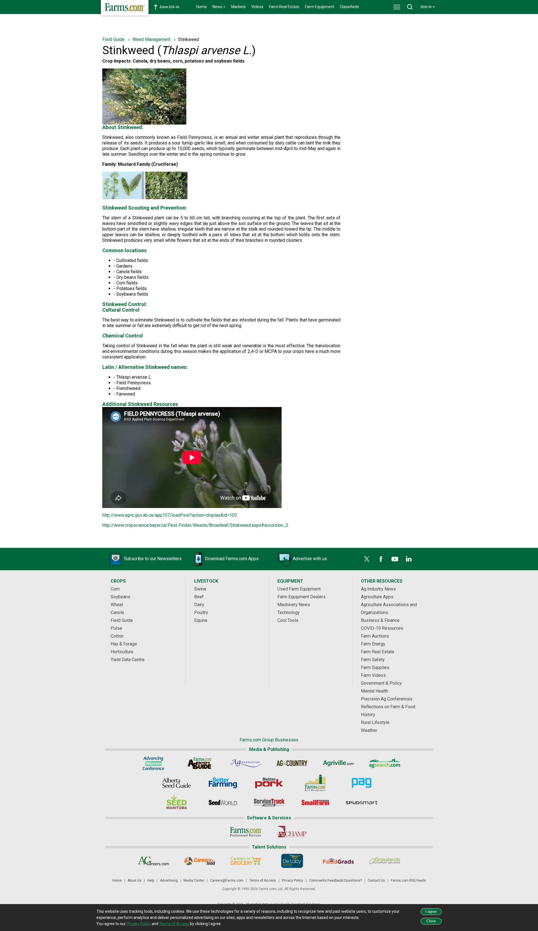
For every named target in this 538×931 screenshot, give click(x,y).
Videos (257, 6)
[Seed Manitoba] (176, 802)
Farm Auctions (375, 636)
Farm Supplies (375, 667)
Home (201, 6)
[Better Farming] (222, 782)
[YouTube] (394, 559)
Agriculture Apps (377, 596)
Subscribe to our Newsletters (153, 558)
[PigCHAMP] (292, 831)
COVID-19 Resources (382, 628)
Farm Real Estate (284, 6)
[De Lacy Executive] (292, 860)
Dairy (199, 604)
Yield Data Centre (128, 659)
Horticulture (122, 651)
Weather (369, 730)
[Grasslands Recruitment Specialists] (384, 860)
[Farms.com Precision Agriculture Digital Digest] (361, 782)
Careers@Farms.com (227, 880)
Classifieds (349, 6)
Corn (115, 589)
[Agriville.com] (338, 763)
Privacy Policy (292, 880)
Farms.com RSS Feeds (408, 880)
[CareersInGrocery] (245, 860)
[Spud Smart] (361, 802)
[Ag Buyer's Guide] (199, 763)
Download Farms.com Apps (232, 558)
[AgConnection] (245, 763)
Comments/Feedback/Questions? (335, 880)
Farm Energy (373, 644)
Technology (288, 612)
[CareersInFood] (199, 860)
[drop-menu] (397, 7)
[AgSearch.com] (384, 763)
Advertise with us (310, 558)
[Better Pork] (269, 782)
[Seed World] (222, 802)
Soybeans (120, 596)
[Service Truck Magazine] (269, 802)
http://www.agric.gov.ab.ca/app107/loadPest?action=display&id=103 (169, 515)
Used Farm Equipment (299, 589)
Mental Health (374, 691)
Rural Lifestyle (375, 722)
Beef (199, 596)
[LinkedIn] (408, 559)
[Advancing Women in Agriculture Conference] (153, 763)
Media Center (194, 880)
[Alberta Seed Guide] (176, 782)
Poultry (201, 612)
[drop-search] (410, 7)
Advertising (169, 880)
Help (150, 880)
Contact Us (376, 880)
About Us (134, 880)
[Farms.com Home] (125, 7)
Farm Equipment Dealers (301, 596)
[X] (366, 559)
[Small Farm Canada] (315, 802)
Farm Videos (373, 675)
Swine (200, 589)
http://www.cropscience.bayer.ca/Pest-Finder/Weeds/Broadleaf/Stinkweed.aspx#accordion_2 (195, 525)
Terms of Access (262, 880)
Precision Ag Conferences (386, 699)
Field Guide (114, 39)
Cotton (117, 636)
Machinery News (293, 604)
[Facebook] (380, 559)
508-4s (169, 7)
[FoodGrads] (338, 860)
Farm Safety (373, 659)
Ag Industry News (378, 589)
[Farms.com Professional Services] (245, 831)
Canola (117, 612)
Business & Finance (380, 620)
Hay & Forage (124, 644)
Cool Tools (287, 620)
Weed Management (151, 39)
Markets (238, 6)
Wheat (117, 604)
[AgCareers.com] (153, 860)
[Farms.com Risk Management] (315, 782)
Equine (200, 620)
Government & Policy (381, 683)
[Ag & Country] (292, 763)
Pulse (116, 628)
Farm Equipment (319, 6)
